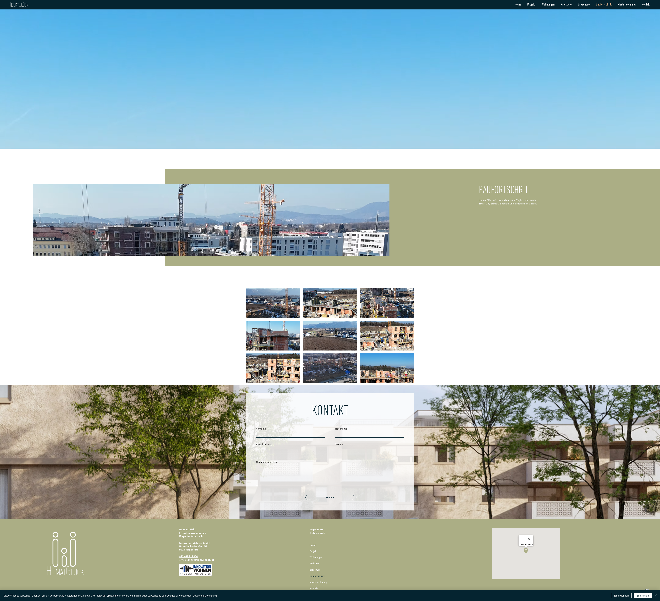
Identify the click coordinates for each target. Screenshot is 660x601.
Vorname (261, 428)
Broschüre (315, 569)
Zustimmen (643, 595)
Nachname (341, 428)
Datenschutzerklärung (205, 595)
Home (313, 545)
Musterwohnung (318, 582)
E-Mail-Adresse (264, 444)
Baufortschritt (317, 575)
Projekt (313, 551)
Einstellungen (621, 595)
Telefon (339, 444)
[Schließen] (656, 595)
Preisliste (314, 563)
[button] (273, 303)
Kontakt (314, 588)
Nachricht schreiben (267, 462)
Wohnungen (316, 557)
